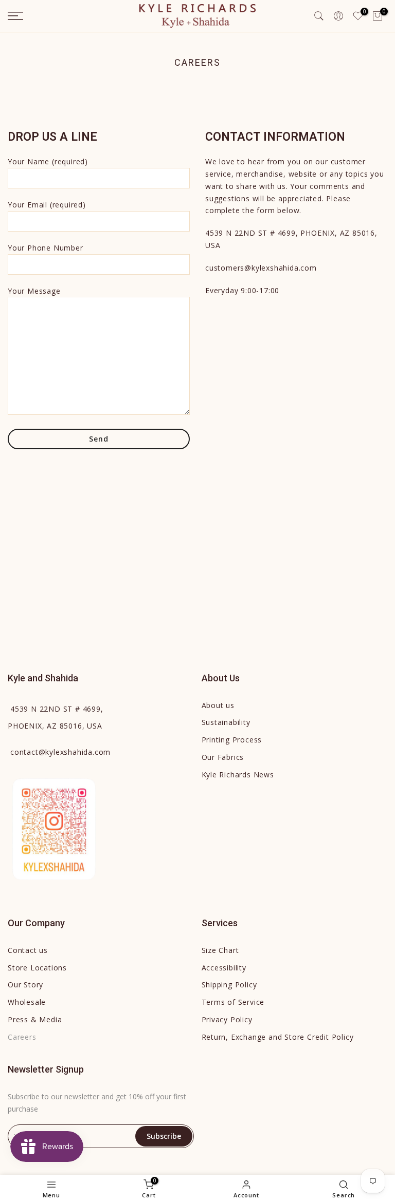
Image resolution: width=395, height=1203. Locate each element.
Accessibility (224, 967)
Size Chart (220, 950)
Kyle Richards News (238, 774)
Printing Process (232, 739)
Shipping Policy (229, 984)
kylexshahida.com (60, 752)
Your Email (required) (47, 204)
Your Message (34, 291)
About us (218, 705)
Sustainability (226, 722)
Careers (22, 1037)
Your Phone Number (45, 248)
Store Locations (37, 967)
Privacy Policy (227, 1019)
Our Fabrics (223, 757)
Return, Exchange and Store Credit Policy (278, 1037)
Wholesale (27, 1002)
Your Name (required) (48, 161)
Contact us (28, 950)
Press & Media (35, 1019)
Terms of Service (233, 1002)
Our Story (25, 984)
